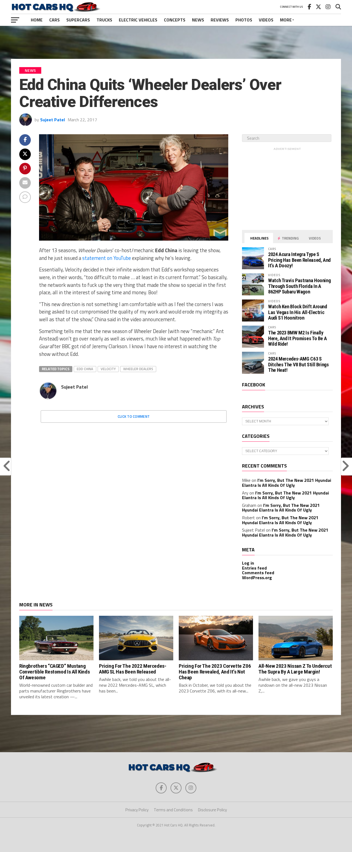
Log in (248, 563)
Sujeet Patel (52, 119)
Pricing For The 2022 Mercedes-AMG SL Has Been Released (132, 669)
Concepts (174, 20)
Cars (54, 20)
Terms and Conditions (173, 810)
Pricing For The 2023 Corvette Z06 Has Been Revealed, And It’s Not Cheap (215, 672)
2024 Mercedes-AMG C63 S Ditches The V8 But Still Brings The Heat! (298, 364)
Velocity (108, 369)
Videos (266, 20)
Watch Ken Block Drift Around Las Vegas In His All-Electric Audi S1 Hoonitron (297, 312)
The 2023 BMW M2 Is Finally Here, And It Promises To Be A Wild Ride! (297, 338)
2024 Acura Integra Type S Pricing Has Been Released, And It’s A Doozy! (299, 259)
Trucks (104, 20)
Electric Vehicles (138, 20)
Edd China (85, 369)
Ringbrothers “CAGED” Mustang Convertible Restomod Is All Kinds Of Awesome (54, 672)
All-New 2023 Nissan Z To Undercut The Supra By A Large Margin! (295, 669)
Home (37, 20)
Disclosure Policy (212, 810)
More (286, 20)
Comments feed (258, 572)
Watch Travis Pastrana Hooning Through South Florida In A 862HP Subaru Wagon (299, 285)
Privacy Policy (136, 810)
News (198, 20)
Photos (243, 20)
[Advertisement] (176, 42)
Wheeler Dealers (138, 369)
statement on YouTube (106, 258)
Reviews (220, 20)
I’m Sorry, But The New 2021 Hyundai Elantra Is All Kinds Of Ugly (286, 482)
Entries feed (254, 568)
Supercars (78, 20)
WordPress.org (257, 577)
